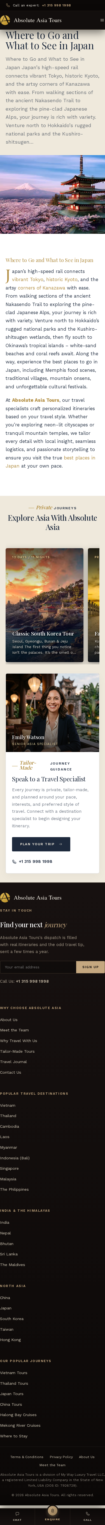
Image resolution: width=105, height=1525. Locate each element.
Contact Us (10, 1072)
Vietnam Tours (13, 1372)
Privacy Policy (61, 1457)
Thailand (8, 1115)
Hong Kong (10, 1339)
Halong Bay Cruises (18, 1414)
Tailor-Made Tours (17, 1051)
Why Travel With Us (18, 1040)
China (5, 1297)
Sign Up (90, 967)
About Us (9, 1019)
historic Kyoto (62, 279)
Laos (5, 1136)
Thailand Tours (14, 1383)
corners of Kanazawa (41, 288)
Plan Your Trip (37, 844)
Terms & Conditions (26, 1457)
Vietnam (7, 1105)
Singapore (9, 1168)
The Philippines (14, 1189)
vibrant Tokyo (27, 279)
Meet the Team (14, 1030)
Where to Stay (13, 1435)
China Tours (11, 1404)
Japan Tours (12, 1393)
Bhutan (6, 1243)
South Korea (12, 1318)
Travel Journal (13, 1061)
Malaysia (8, 1179)
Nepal (5, 1233)
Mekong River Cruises (20, 1425)
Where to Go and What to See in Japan (49, 259)
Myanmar (8, 1147)
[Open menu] (102, 20)
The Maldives (12, 1264)
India (4, 1222)
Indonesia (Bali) (15, 1157)
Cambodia (9, 1126)
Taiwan (6, 1329)
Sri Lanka (9, 1254)
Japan (5, 1308)
